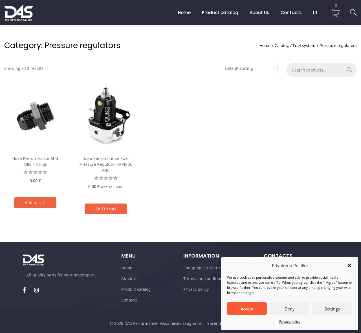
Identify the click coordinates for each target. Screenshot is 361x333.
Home (264, 45)
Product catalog (136, 289)
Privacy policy (289, 321)
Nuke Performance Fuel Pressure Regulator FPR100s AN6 (106, 164)
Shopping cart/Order (203, 268)
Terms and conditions (203, 278)
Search (349, 69)
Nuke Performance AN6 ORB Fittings (35, 161)
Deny (290, 309)
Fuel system (304, 45)
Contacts (129, 300)
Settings (332, 309)
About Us (129, 278)
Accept (247, 309)
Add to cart (35, 202)
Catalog (282, 45)
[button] (349, 265)
